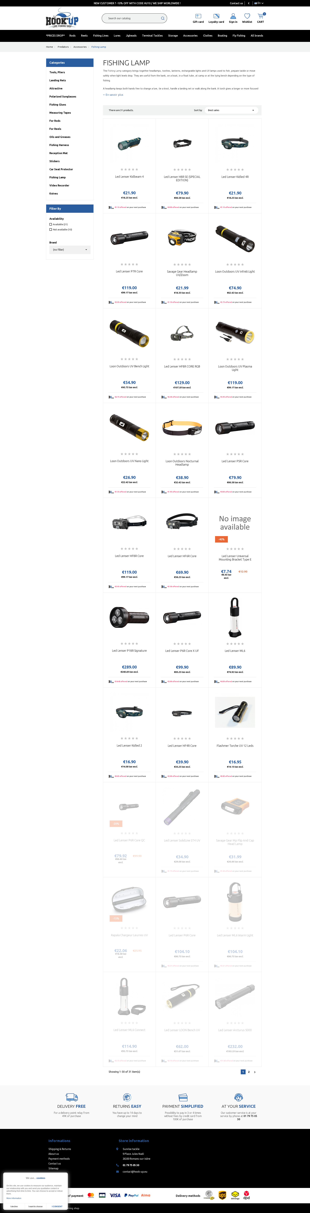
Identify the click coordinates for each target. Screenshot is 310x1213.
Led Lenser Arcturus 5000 (235, 1030)
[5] (136, 169)
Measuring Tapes (60, 112)
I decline (14, 1206)
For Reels (55, 128)
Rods (72, 35)
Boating (222, 35)
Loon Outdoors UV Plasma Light (235, 368)
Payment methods (59, 1158)
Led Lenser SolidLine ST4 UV (182, 840)
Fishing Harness (59, 145)
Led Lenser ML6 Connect (129, 1029)
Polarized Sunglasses (62, 96)
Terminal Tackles (152, 35)
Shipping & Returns (59, 1149)
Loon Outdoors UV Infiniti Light (235, 271)
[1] (122, 169)
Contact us (236, 3)
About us (53, 1154)
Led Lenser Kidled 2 (129, 745)
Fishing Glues (57, 104)
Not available (62, 229)
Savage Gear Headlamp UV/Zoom (182, 273)
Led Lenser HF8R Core (129, 555)
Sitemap (53, 1168)
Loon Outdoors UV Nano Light (129, 461)
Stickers (54, 161)
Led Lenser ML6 (235, 650)
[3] (129, 169)
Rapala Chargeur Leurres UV (129, 935)
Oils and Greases (59, 136)
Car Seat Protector (61, 169)
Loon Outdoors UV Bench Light (129, 366)
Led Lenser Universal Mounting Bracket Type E (235, 557)
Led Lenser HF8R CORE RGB (182, 366)
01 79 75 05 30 (131, 1165)
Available (60, 224)
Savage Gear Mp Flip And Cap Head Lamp (235, 842)
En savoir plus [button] (114, 94)
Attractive (55, 88)
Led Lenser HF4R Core (182, 745)
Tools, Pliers (57, 72)
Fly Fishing (239, 35)
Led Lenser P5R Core (235, 461)
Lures (117, 35)
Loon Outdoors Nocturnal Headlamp (182, 462)
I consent (57, 1206)
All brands (257, 35)
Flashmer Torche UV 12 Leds (235, 745)
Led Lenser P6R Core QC (129, 840)
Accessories (190, 35)
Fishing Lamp (57, 177)
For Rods (54, 120)
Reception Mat (58, 153)
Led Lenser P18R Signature (129, 650)
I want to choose (35, 1206)
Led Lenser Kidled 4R (235, 176)
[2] (125, 169)
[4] (133, 169)
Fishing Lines (100, 35)
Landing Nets (57, 80)
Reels (84, 35)
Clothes (207, 35)
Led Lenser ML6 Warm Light (235, 935)
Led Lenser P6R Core (182, 935)
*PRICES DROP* (55, 35)
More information (13, 1198)
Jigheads (131, 35)
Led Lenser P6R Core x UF (182, 650)
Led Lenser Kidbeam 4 (129, 176)
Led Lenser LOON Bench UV (182, 1030)
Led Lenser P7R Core (129, 271)
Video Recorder (59, 185)
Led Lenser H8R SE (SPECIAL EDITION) (182, 178)
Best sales (231, 110)
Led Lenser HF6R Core (182, 556)
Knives (53, 193)
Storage (173, 35)
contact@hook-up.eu (135, 1171)
